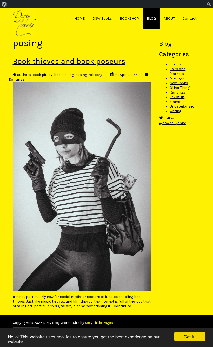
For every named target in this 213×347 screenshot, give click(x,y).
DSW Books (102, 18)
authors (24, 74)
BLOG (151, 18)
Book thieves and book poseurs (69, 61)
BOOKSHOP (129, 18)
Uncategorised (182, 106)
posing (81, 74)
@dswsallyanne (172, 123)
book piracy (42, 74)
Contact (190, 18)
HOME (80, 18)
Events (175, 64)
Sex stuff (177, 97)
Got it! (190, 336)
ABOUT (169, 18)
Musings (177, 78)
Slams (175, 101)
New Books (179, 83)
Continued (122, 306)
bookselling (64, 74)
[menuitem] (4, 4)
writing (175, 111)
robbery (95, 74)
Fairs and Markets (177, 71)
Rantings (16, 79)
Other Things (181, 87)
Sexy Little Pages (99, 323)
